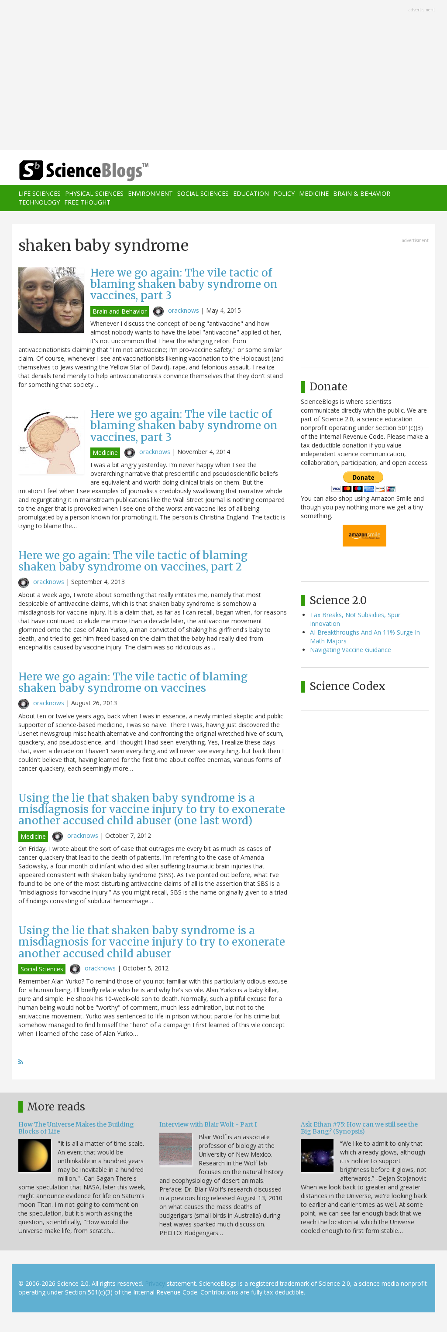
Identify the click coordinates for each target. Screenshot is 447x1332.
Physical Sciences (94, 193)
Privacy (155, 1283)
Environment (150, 193)
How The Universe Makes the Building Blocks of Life (76, 1127)
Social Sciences (203, 193)
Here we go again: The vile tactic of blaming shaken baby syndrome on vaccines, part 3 (184, 284)
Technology (39, 202)
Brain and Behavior (120, 311)
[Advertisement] (223, 76)
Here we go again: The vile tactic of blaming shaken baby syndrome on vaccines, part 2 (133, 561)
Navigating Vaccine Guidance (350, 650)
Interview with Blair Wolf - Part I (208, 1124)
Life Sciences (39, 193)
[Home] (86, 170)
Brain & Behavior (361, 193)
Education (251, 193)
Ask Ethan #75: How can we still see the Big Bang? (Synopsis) (359, 1127)
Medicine (314, 193)
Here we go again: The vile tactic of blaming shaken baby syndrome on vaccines (133, 682)
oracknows (183, 310)
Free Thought (87, 202)
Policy (284, 193)
